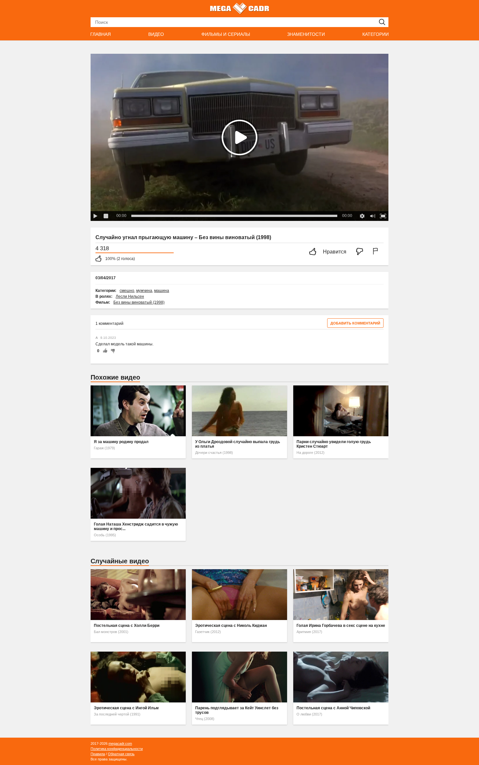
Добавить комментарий (355, 323)
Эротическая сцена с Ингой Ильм (126, 708)
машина (161, 290)
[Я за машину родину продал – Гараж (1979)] (138, 410)
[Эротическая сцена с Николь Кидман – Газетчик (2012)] (239, 594)
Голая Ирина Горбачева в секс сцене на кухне (341, 625)
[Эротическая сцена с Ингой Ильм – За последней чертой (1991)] (138, 677)
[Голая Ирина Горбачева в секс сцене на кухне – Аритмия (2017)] (340, 594)
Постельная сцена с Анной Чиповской (333, 708)
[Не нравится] (361, 252)
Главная (100, 34)
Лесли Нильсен (130, 296)
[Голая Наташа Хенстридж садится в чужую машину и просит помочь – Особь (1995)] (138, 493)
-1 (112, 351)
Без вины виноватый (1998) (139, 302)
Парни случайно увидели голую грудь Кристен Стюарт (334, 444)
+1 (105, 351)
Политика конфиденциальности (117, 749)
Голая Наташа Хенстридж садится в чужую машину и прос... (136, 526)
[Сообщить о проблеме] (377, 252)
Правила (98, 754)
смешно (127, 290)
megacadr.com (120, 743)
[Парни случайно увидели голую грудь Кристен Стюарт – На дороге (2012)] (340, 410)
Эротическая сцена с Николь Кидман (231, 625)
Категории (375, 34)
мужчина (144, 290)
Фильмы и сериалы (225, 34)
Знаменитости (306, 34)
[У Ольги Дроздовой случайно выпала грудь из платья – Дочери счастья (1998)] (239, 410)
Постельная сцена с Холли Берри (126, 625)
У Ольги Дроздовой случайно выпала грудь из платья (237, 444)
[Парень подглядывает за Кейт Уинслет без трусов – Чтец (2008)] (239, 677)
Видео (156, 34)
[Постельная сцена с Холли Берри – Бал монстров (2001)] (138, 594)
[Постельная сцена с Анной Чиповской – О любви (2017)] (340, 677)
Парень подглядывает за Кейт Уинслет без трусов (236, 710)
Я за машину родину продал (121, 442)
